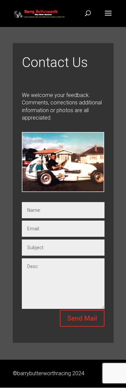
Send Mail (82, 318)
